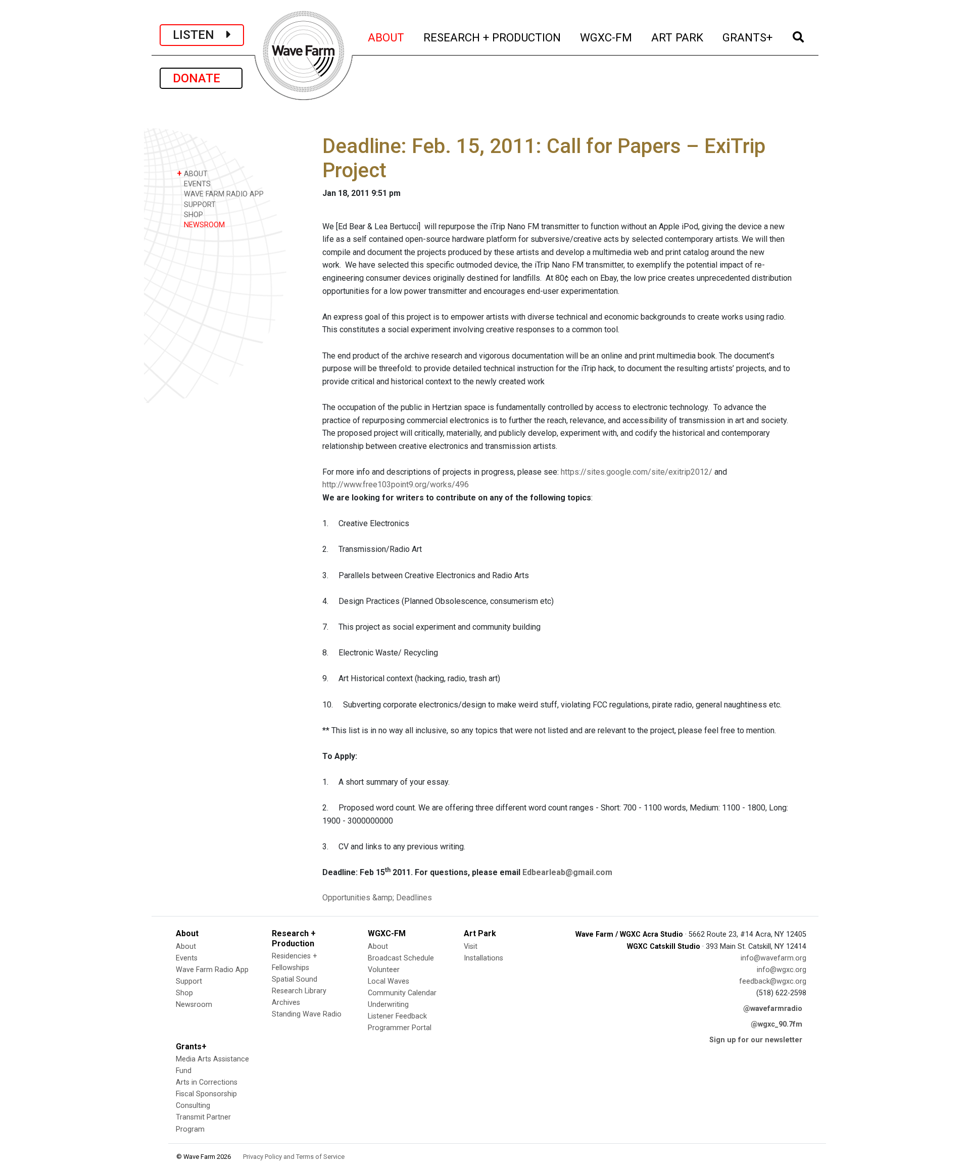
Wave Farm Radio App (212, 969)
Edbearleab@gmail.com (567, 872)
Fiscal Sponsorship (206, 1094)
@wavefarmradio (772, 1008)
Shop (184, 993)
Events (187, 958)
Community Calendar (402, 993)
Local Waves (388, 981)
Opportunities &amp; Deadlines (377, 897)
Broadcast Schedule (401, 958)
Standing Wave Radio (307, 1014)
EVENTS (196, 184)
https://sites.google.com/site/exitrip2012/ (636, 472)
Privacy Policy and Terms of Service (294, 1156)
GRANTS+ (748, 37)
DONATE (201, 78)
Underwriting (388, 1004)
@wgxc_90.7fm (776, 1024)
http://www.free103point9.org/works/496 (395, 484)
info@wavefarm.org (773, 958)
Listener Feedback (397, 1016)
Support (189, 981)
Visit (470, 946)
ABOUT (386, 37)
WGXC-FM (606, 37)
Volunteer (384, 969)
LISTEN (199, 35)
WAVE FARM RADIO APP (223, 194)
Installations (483, 958)
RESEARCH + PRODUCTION (492, 37)
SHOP (192, 215)
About (186, 946)
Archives (286, 1002)
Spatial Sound (294, 979)
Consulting (193, 1105)
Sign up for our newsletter (755, 1040)
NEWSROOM (203, 225)
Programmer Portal (399, 1028)
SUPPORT (199, 204)
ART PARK (677, 37)
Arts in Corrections (206, 1082)
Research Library (299, 991)
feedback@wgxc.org (772, 981)
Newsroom (194, 1004)
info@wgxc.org (781, 969)
